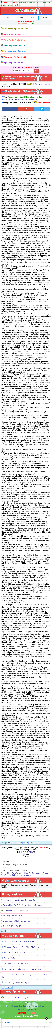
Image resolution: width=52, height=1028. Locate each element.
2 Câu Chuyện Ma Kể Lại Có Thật (16, 921)
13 (31, 843)
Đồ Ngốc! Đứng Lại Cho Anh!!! (16, 964)
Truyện (4, 875)
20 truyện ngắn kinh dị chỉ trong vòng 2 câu (20, 910)
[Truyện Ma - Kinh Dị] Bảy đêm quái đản (19, 900)
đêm (38, 873)
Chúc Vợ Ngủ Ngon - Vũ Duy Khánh (18, 982)
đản (46, 873)
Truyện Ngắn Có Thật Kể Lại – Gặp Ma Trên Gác (23, 905)
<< (9, 843)
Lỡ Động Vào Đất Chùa (12, 916)
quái (42, 873)
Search (4, 84)
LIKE (22, 852)
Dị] (30, 873)
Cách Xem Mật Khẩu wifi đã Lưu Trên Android (22, 969)
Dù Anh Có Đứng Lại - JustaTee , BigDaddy (21, 947)
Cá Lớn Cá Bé (9, 958)
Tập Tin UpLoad (40, 84)
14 (34, 843)
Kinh (26, 873)
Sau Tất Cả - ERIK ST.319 (14, 953)
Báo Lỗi (29, 84)
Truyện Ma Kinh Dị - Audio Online (22, 99)
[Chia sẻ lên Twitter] (41, 109)
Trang (3, 873)
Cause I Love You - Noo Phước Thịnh (19, 942)
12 (27, 843)
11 (8, 873)
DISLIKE (30, 852)
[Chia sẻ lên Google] (26, 109)
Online (28, 875)
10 (21, 843)
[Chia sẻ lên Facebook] (10, 109)
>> (38, 843)
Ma (20, 873)
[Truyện (15, 873)
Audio (23, 875)
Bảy (33, 873)
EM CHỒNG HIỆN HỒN (12, 926)
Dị (17, 875)
